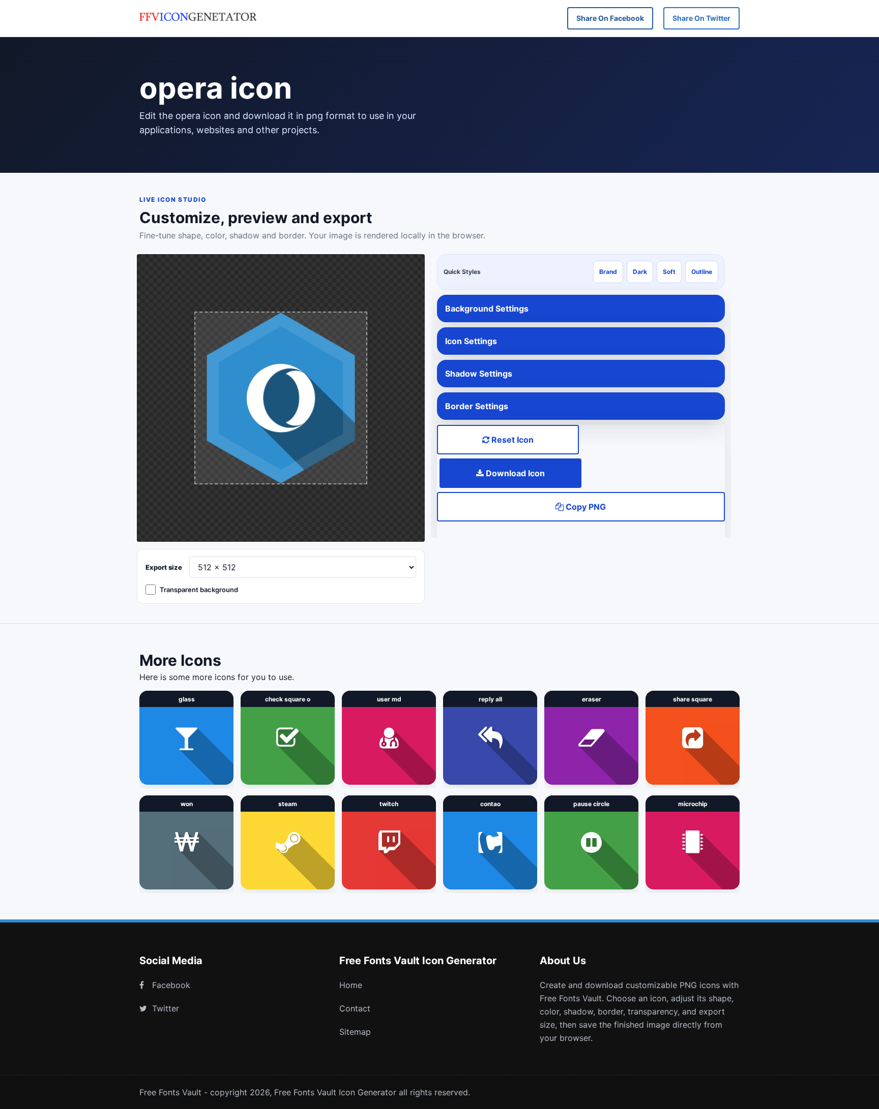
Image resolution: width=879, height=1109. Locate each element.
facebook (171, 985)
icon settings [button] (471, 341)
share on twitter (701, 18)
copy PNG (585, 507)
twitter (165, 1008)
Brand (608, 271)
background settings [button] (487, 308)
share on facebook (610, 18)
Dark (640, 271)
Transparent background (199, 590)
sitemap (355, 1032)
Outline (701, 271)
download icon (514, 473)
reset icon (511, 440)
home (350, 985)
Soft (669, 271)
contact (354, 1008)
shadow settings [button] (478, 373)
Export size (163, 567)
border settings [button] (476, 406)
